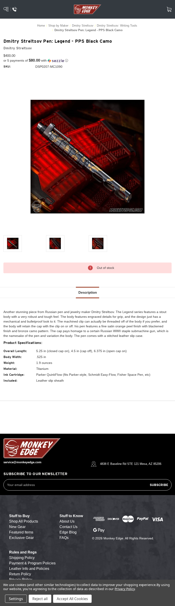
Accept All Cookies (72, 598)
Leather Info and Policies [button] (29, 569)
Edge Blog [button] (68, 532)
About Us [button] (67, 521)
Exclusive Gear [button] (21, 538)
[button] (87, 60)
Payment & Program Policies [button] (32, 563)
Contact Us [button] (68, 527)
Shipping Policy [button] (22, 558)
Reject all (40, 598)
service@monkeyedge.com (22, 462)
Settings (16, 598)
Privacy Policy (124, 589)
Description (87, 292)
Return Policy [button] (20, 574)
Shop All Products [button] (23, 521)
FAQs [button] (64, 538)
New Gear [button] (17, 527)
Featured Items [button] (21, 532)
